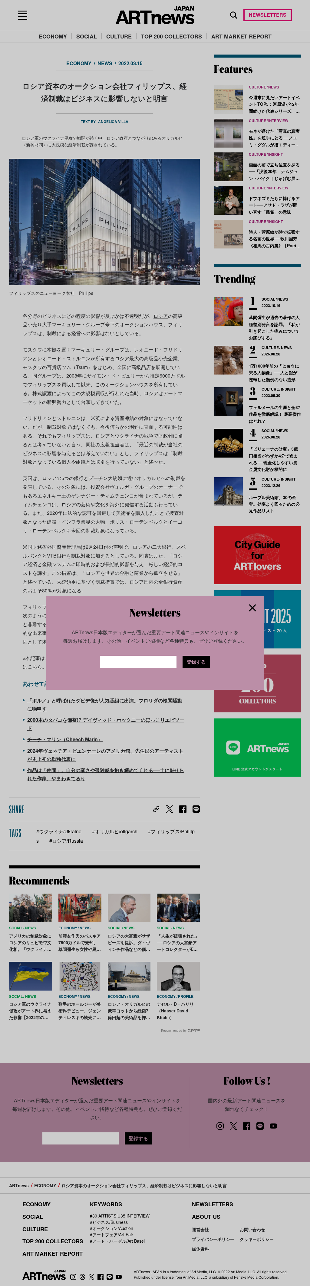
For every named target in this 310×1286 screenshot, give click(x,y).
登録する (196, 661)
